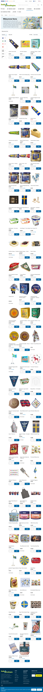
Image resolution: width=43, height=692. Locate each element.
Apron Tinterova (12, 433)
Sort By (30, 34)
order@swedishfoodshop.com (7, 682)
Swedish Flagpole (34, 480)
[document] (21, 689)
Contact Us (25, 673)
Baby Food (16, 677)
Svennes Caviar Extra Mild (36, 74)
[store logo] (8, 4)
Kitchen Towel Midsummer (36, 343)
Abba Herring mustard (35, 163)
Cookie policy (3, 690)
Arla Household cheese (13, 274)
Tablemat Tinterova (12, 480)
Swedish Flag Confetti (13, 118)
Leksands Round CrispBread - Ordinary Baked (35, 297)
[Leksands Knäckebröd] (5, 38)
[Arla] (3, 41)
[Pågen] (5, 44)
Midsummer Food (5, 31)
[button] (35, 1)
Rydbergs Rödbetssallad (35, 274)
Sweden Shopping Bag (13, 522)
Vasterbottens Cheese (35, 140)
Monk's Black (33, 251)
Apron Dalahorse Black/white (23, 501)
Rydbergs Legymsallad (23, 388)
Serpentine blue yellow (13, 633)
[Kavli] (3, 47)
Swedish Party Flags (23, 118)
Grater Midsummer (22, 480)
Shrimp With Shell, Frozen (36, 633)
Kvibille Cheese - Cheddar (14, 251)
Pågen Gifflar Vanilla (13, 590)
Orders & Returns (26, 679)
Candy (16, 674)
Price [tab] (3, 53)
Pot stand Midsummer (35, 457)
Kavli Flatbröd (11, 546)
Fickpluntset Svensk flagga (14, 207)
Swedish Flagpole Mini (13, 366)
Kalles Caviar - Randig (13, 163)
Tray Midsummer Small (24, 546)
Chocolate (16, 675)
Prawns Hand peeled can (24, 655)
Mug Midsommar (12, 612)
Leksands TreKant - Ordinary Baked (23, 297)
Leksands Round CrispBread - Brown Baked (14, 344)
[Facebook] (2, 685)
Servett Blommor (23, 590)
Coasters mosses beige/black (34, 613)
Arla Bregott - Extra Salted (25, 228)
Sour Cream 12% (34, 228)
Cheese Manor (23, 274)
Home (2, 15)
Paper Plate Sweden (23, 568)
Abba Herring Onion (12, 185)
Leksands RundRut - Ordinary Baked (12, 321)
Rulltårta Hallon (33, 500)
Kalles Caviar (33, 118)
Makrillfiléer (33, 568)
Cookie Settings (26, 683)
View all (6, 35)
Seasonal (16, 679)
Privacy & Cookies (26, 681)
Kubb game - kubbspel (35, 207)
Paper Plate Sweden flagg (24, 612)
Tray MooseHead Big (35, 546)
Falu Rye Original (23, 51)
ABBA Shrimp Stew (34, 522)
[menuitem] (3, 9)
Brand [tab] (3, 57)
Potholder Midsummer (35, 410)
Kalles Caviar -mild (23, 163)
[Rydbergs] (3, 44)
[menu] (21, 10)
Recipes (16, 680)
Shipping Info (25, 675)
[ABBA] (3, 38)
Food (15, 672)
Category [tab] (3, 51)
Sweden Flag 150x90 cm (24, 207)
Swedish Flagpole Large (35, 97)
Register (30, 1)
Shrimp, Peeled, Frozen (13, 655)
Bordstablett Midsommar (35, 590)
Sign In (26, 1)
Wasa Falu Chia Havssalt (25, 366)
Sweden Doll (11, 296)
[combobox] (28, 5)
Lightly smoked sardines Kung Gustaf (13, 458)
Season (6, 15)
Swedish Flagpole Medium (14, 97)
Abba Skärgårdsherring (24, 185)
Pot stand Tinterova (34, 366)
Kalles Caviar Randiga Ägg (24, 74)
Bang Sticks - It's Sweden (35, 388)
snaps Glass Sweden (35, 185)
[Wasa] (5, 41)
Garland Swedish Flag (35, 433)
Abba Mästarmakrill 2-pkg (25, 410)
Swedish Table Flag (24, 97)
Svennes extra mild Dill (13, 140)
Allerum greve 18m (12, 388)
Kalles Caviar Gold (12, 51)
